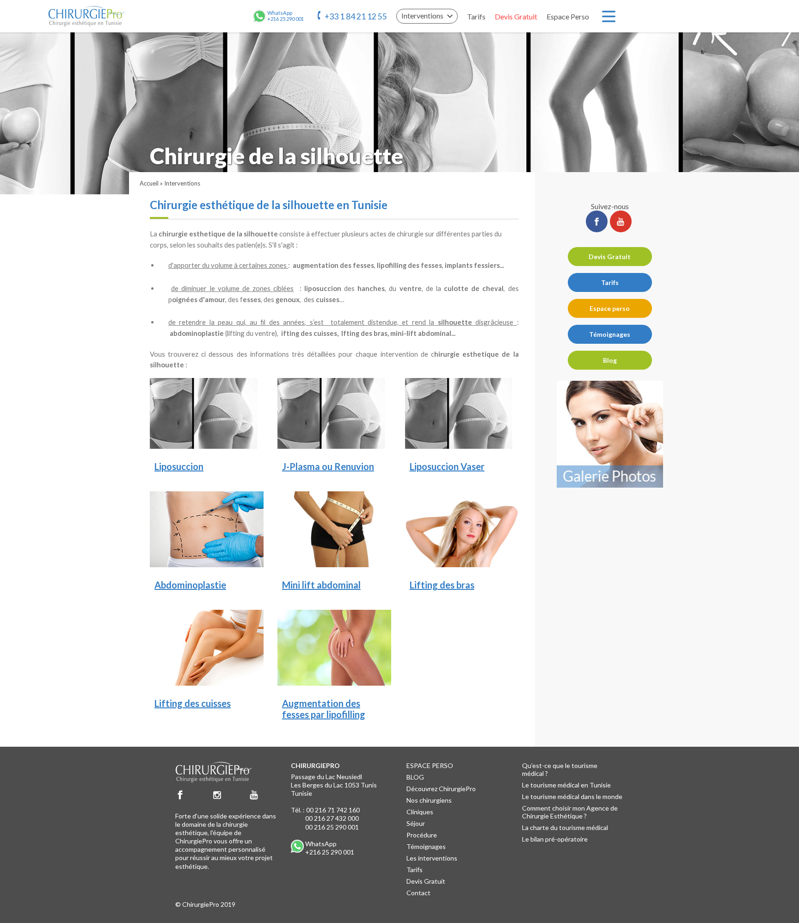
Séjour (415, 823)
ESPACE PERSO (429, 765)
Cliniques (419, 812)
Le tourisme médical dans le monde (572, 796)
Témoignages (609, 334)
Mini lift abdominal (321, 584)
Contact (418, 893)
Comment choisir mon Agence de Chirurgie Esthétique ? (570, 812)
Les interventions (431, 858)
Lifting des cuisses (192, 703)
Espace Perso (568, 16)
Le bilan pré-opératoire (555, 839)
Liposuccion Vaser (447, 466)
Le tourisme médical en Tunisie (566, 785)
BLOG (415, 777)
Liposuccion (178, 466)
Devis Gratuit (516, 16)
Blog (610, 360)
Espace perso (610, 308)
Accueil (149, 183)
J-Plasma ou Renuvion (328, 466)
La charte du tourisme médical (565, 827)
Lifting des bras (442, 584)
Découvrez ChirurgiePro (441, 789)
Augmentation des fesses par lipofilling (323, 709)
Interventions (182, 183)
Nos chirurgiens (429, 800)
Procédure (421, 835)
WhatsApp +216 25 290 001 (329, 848)
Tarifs (476, 16)
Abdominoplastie (190, 584)
